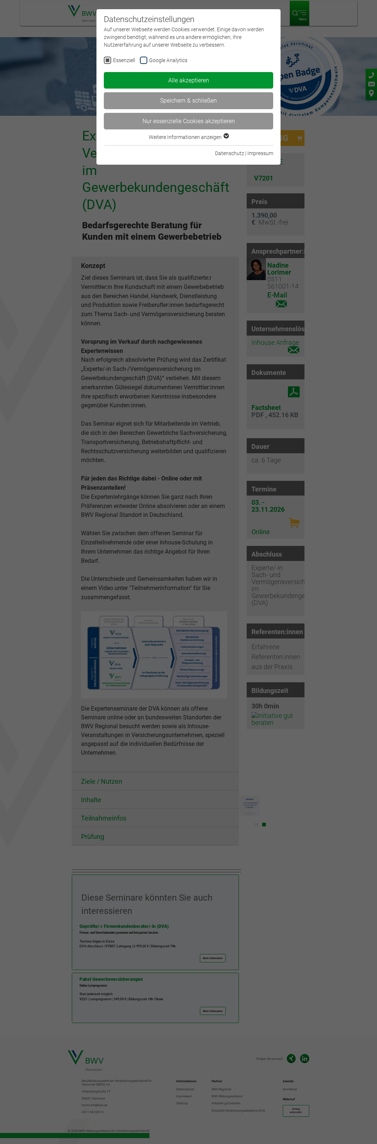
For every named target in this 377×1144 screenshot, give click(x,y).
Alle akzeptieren (188, 80)
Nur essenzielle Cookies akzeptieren (188, 121)
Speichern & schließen (188, 100)
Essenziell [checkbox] (124, 60)
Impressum (260, 153)
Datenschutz (229, 153)
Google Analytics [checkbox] (168, 60)
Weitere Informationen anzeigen (186, 137)
